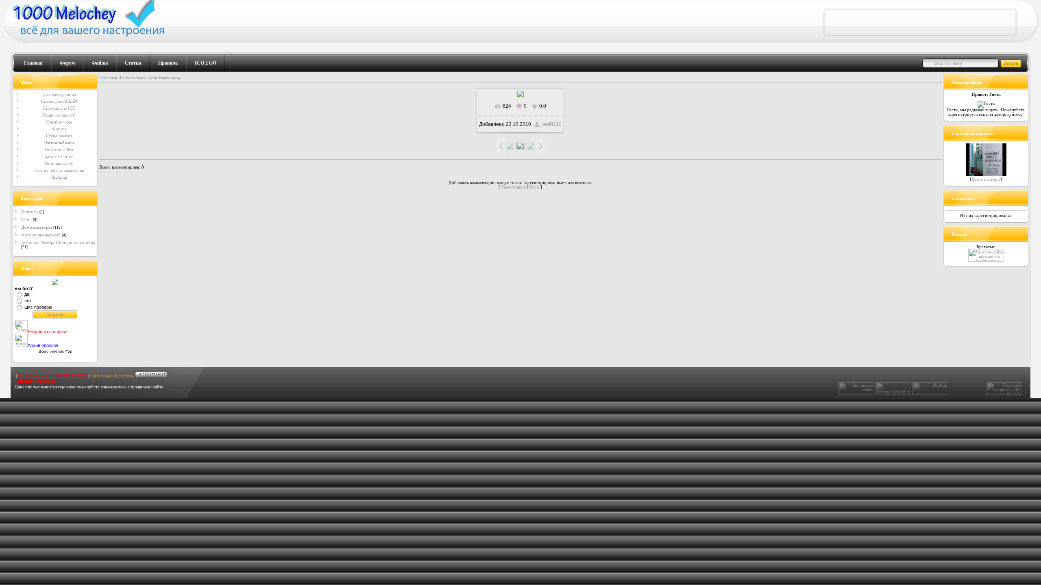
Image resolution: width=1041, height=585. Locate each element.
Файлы (100, 63)
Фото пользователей (41, 234)
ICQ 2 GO (205, 63)
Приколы (29, 211)
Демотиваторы (36, 227)
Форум (67, 63)
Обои (26, 219)
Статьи (133, 63)
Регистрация (513, 187)
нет (27, 300)
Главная (33, 63)
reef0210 (552, 124)
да (26, 294)
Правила (168, 63)
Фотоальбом (131, 78)
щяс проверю (38, 307)
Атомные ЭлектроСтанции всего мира (58, 242)
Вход (534, 187)
